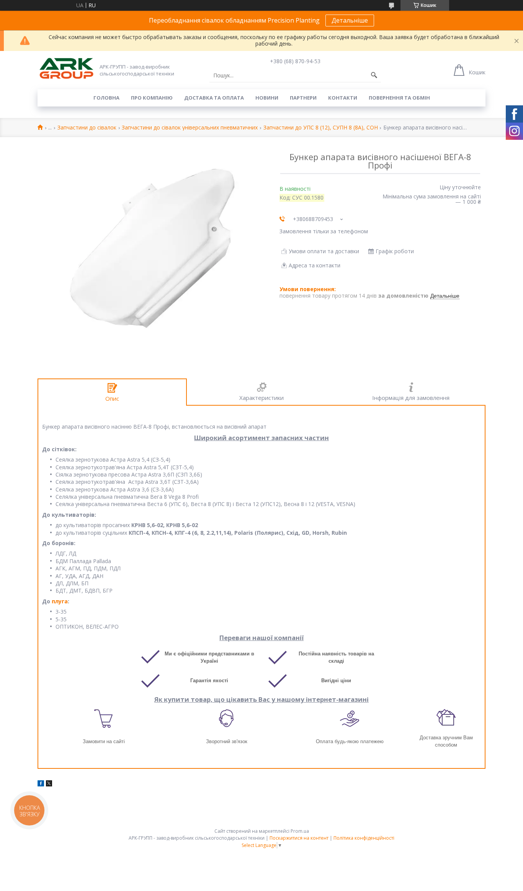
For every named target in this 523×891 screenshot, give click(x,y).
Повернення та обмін (399, 97)
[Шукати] (374, 75)
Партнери (303, 97)
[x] (49, 784)
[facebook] (41, 784)
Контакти (342, 97)
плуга (60, 601)
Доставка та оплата (214, 97)
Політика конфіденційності (363, 838)
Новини (266, 97)
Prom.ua (300, 831)
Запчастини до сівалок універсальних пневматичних (190, 127)
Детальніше (350, 20)
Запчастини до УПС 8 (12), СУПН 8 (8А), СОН (320, 127)
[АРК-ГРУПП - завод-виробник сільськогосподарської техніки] (66, 69)
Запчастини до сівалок (86, 127)
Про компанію (152, 97)
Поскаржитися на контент (299, 838)
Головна (106, 97)
